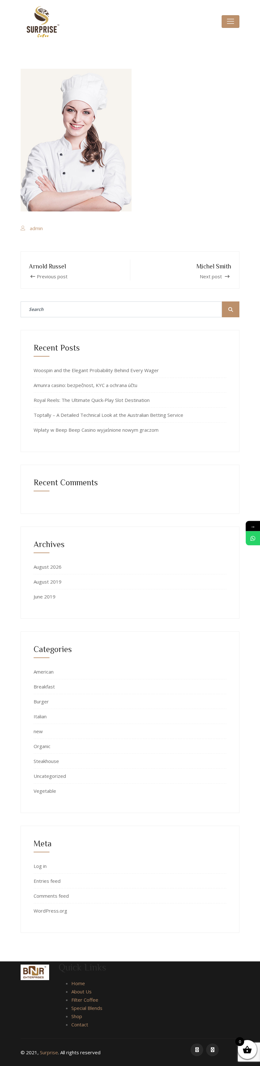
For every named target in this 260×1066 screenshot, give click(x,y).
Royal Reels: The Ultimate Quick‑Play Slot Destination (92, 400)
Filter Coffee (84, 1000)
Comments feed (51, 896)
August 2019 (48, 581)
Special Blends (86, 1008)
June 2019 (44, 596)
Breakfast (44, 686)
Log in (40, 866)
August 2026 (48, 567)
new (38, 731)
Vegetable (45, 791)
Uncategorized (50, 776)
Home (78, 983)
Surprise (49, 1052)
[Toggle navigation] (230, 21)
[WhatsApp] (253, 538)
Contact (79, 1024)
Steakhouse (46, 761)
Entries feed (47, 881)
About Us (81, 991)
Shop (76, 1016)
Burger (41, 701)
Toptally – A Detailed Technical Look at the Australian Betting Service (108, 415)
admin (36, 228)
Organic (42, 746)
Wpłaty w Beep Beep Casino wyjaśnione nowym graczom (96, 430)
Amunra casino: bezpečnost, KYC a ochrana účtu (85, 385)
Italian (40, 716)
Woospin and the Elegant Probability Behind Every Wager (96, 370)
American (44, 672)
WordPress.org (50, 911)
